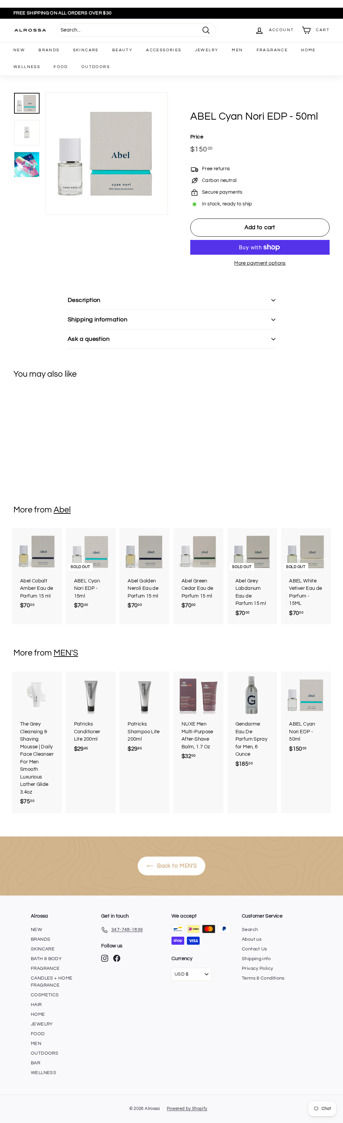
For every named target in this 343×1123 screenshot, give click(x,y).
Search (250, 929)
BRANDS (49, 50)
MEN (237, 50)
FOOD (61, 67)
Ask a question (89, 339)
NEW (19, 50)
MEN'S (66, 652)
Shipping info (256, 958)
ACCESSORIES (163, 50)
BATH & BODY (46, 958)
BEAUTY (122, 50)
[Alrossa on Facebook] (116, 958)
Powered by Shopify (187, 1108)
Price (196, 136)
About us (252, 939)
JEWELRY (207, 50)
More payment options (260, 263)
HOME (308, 50)
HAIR (36, 1004)
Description (84, 300)
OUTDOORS (95, 67)
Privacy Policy (257, 968)
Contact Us (254, 949)
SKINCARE (86, 50)
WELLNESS (26, 67)
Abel (62, 509)
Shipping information (97, 319)
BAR (35, 1063)
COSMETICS (45, 995)
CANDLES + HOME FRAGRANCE (51, 982)
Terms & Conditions (263, 978)
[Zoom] (106, 153)
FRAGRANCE (272, 50)
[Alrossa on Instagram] (104, 958)
